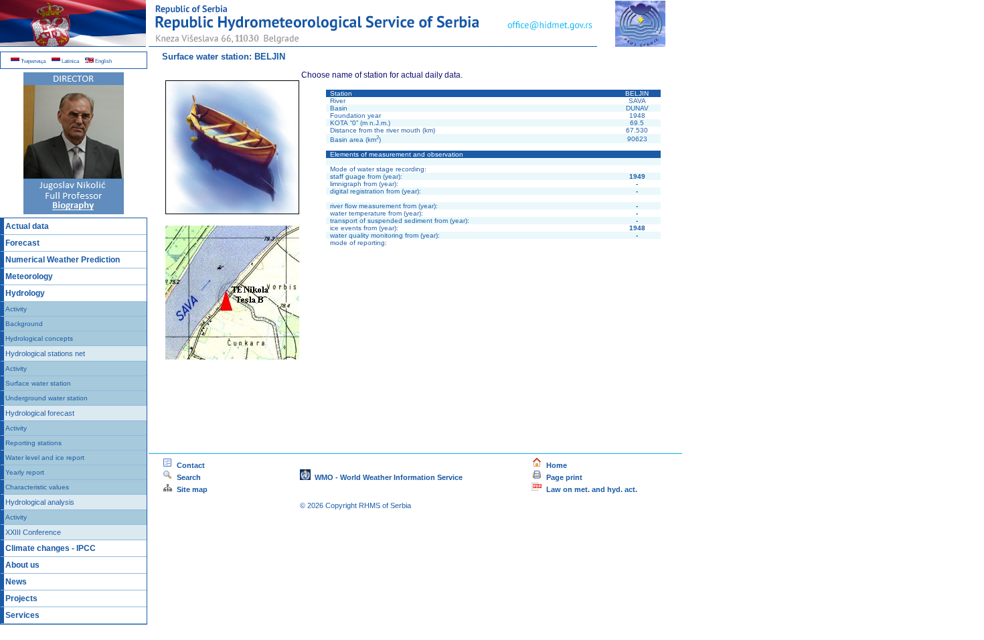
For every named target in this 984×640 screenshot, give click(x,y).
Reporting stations (33, 443)
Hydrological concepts (39, 338)
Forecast (22, 243)
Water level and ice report (44, 457)
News (16, 581)
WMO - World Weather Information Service (387, 477)
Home (554, 465)
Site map (190, 489)
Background (24, 323)
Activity (16, 309)
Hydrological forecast (39, 413)
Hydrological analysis (39, 502)
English (103, 61)
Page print (564, 477)
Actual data (27, 226)
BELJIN (269, 57)
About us (22, 565)
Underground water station (46, 398)
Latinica (69, 61)
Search (216, 477)
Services (22, 615)
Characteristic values (37, 487)
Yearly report (24, 472)
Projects (21, 598)
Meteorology (29, 276)
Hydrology (25, 293)
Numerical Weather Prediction (62, 259)
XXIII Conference (33, 532)
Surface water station (38, 383)
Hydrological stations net (45, 353)
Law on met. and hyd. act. (589, 489)
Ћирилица (32, 61)
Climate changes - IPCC (50, 548)
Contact (189, 465)
